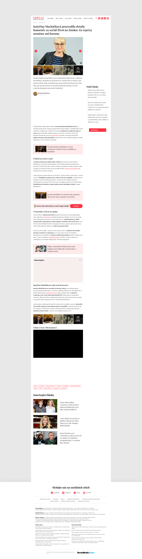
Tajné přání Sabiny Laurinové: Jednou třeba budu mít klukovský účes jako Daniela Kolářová (69, 406)
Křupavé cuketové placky (89, 517)
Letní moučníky (93, 514)
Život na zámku (47, 388)
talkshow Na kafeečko (71, 168)
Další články (94, 130)
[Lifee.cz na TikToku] (105, 19)
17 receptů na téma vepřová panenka (44, 520)
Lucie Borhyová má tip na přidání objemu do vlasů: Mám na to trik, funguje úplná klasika (69, 422)
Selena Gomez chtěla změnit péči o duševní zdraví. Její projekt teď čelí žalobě (89, 527)
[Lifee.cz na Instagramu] (102, 19)
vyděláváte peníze (54, 237)
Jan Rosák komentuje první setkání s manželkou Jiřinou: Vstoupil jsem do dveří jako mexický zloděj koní (52, 527)
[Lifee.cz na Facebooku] (99, 19)
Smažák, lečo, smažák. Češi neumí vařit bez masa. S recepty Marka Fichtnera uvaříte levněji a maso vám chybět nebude (88, 541)
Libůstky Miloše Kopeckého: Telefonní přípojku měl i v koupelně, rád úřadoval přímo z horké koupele (52, 544)
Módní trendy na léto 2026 (41, 514)
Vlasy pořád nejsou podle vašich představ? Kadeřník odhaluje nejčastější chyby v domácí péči (50, 541)
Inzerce (63, 499)
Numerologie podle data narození (43, 509)
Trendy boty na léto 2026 (56, 514)
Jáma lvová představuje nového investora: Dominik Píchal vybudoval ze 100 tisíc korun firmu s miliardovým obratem (52, 537)
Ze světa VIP (63, 388)
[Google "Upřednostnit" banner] (58, 208)
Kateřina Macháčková (75, 386)
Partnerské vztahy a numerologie (79, 513)
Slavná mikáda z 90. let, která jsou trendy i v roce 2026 (85, 532)
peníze (35, 388)
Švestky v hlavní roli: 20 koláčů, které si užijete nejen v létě (49, 521)
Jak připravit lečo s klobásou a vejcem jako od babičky (68, 520)
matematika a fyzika (51, 293)
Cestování (91, 508)
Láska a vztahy (78, 18)
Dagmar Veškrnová (51, 386)
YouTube (88, 492)
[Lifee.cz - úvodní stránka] (38, 18)
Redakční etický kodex (73, 499)
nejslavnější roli (55, 135)
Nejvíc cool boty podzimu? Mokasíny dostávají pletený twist (86, 530)
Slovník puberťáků (56, 508)
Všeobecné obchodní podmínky (91, 499)
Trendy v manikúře (49, 513)
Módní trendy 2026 (71, 509)
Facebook (56, 492)
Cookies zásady (54, 501)
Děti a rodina (59, 18)
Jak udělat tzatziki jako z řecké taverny (53, 517)
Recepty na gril (94, 509)
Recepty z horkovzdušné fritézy (73, 521)
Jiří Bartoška (65, 386)
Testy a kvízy (77, 508)
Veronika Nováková (44, 93)
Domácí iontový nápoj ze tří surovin (73, 517)
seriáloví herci (47, 217)
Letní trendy (87, 509)
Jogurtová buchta (86, 520)
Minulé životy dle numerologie (62, 513)
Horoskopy (50, 18)
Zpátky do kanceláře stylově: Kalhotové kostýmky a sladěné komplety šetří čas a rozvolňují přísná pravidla (52, 534)
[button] (96, 18)
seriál (40, 388)
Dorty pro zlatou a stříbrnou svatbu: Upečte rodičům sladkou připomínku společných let (87, 538)
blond (35, 386)
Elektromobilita (101, 514)
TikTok (78, 492)
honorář (59, 386)
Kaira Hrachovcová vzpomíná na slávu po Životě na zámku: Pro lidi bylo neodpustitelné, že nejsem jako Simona (71, 438)
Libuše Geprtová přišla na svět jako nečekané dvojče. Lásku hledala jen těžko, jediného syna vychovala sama (52, 531)
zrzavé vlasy (56, 388)
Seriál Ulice (91, 513)
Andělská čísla (84, 508)
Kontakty (55, 499)
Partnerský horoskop (67, 508)
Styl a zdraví (68, 18)
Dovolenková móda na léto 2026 (71, 514)
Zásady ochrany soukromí (68, 501)
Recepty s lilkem (84, 519)
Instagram (68, 492)
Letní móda (80, 509)
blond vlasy (41, 386)
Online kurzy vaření (45, 499)
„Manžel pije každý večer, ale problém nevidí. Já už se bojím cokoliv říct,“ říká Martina (88, 535)
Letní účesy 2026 (84, 514)
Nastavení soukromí (83, 501)
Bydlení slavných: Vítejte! (59, 509)
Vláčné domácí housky (59, 519)
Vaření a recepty (88, 18)
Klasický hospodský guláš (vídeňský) (44, 519)
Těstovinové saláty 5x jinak (72, 519)
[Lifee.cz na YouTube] (108, 19)
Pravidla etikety (47, 508)
